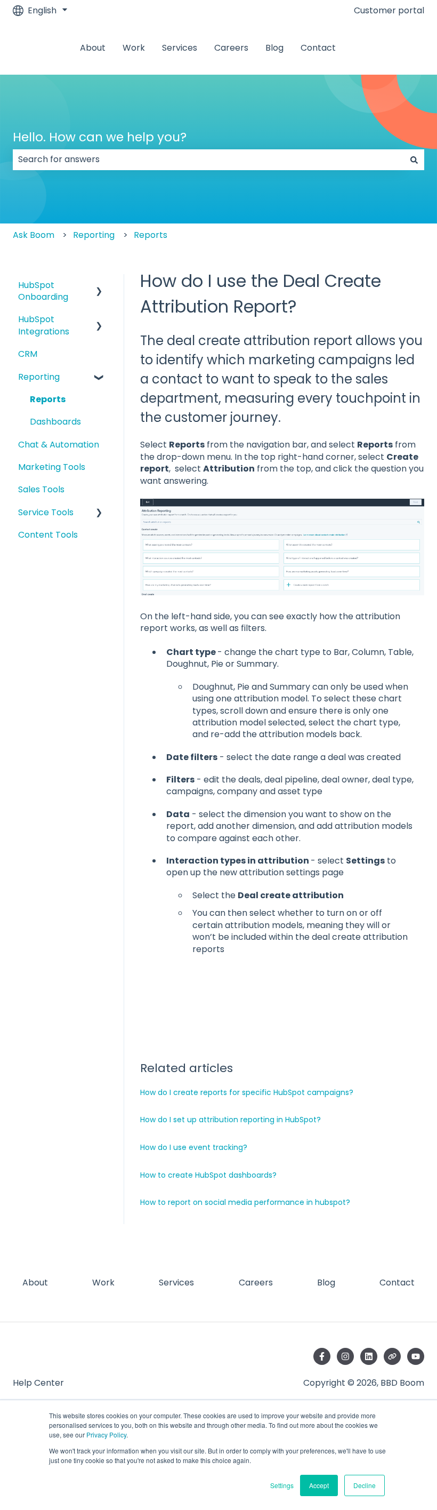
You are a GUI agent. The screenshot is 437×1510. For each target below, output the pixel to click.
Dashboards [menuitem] (55, 422)
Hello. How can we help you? (100, 137)
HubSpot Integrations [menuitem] (43, 325)
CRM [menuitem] (27, 354)
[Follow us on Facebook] (321, 1356)
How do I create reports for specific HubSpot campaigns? (246, 1092)
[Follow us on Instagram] (345, 1356)
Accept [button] (319, 1485)
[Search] (414, 159)
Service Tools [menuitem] (46, 512)
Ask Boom (33, 235)
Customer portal (389, 11)
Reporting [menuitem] (39, 377)
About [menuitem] (35, 1282)
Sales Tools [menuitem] (41, 489)
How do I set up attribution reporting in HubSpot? (230, 1119)
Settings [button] (282, 1485)
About (93, 48)
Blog (274, 48)
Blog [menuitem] (326, 1282)
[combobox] (208, 159)
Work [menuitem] (103, 1282)
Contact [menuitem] (397, 1282)
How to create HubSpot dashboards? (208, 1175)
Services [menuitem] (176, 1282)
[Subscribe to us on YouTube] (415, 1356)
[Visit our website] (392, 1356)
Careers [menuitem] (256, 1282)
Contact (318, 48)
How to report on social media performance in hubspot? (245, 1202)
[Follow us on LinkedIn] (368, 1356)
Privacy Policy (106, 1434)
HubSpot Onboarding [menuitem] (43, 291)
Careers (231, 48)
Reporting (94, 235)
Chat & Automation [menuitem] (58, 444)
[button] (99, 286)
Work (134, 48)
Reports (150, 235)
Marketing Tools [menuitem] (51, 467)
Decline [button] (364, 1485)
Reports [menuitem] (48, 399)
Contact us (394, 47)
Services (179, 48)
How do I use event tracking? (193, 1147)
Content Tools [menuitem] (48, 535)
